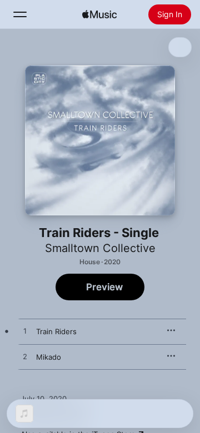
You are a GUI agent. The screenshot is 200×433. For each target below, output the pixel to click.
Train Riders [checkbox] (56, 331)
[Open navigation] (20, 14)
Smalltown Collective (100, 248)
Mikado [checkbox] (48, 357)
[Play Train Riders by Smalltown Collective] (25, 331)
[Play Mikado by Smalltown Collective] (25, 357)
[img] (99, 14)
